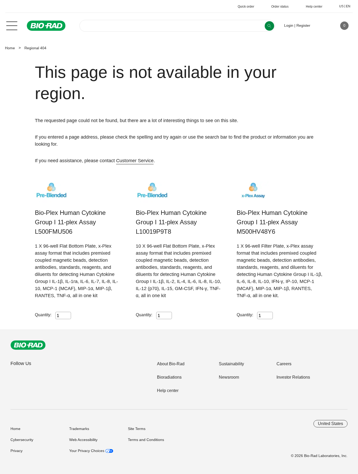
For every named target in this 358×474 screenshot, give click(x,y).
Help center (167, 390)
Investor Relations (293, 377)
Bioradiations (169, 377)
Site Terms (136, 429)
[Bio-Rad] (28, 345)
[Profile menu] (322, 25)
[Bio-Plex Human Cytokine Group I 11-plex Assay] (51, 195)
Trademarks (79, 429)
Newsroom (229, 377)
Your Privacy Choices (87, 451)
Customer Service (135, 160)
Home (10, 48)
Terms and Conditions (146, 440)
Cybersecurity (21, 440)
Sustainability (231, 364)
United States (330, 423)
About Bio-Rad (171, 364)
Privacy (16, 451)
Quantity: (43, 315)
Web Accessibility (83, 440)
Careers (283, 364)
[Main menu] (11, 25)
